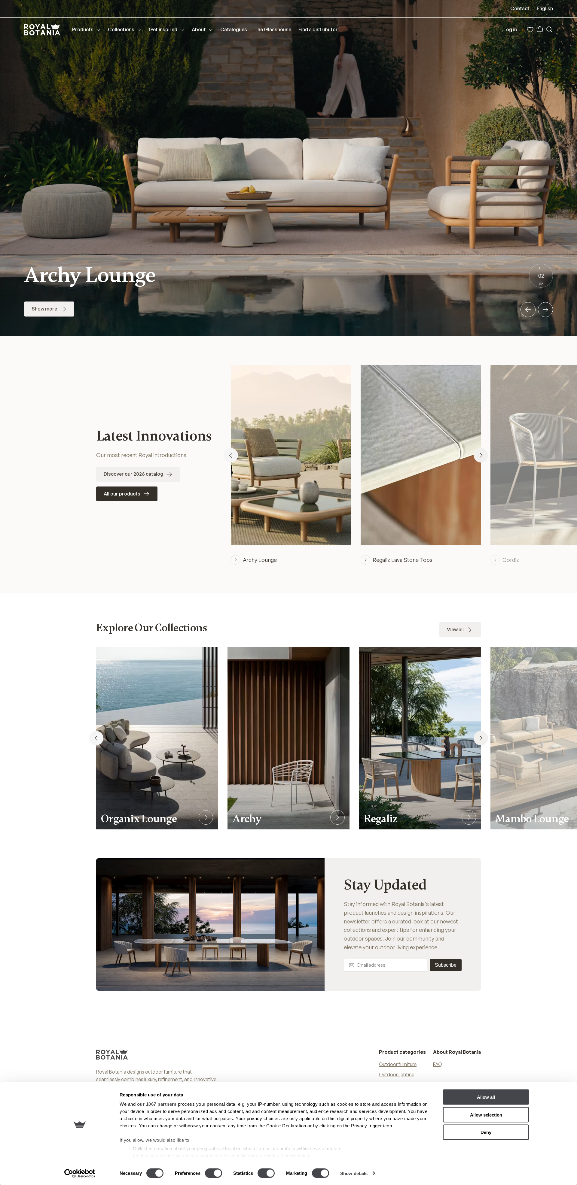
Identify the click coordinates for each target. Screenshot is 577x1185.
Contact (520, 8)
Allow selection (486, 1114)
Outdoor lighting (396, 1074)
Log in (510, 29)
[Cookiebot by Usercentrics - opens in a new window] (79, 1173)
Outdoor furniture (398, 1064)
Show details (354, 1173)
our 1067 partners (157, 1104)
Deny (486, 1132)
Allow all (486, 1097)
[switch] (213, 1173)
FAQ (437, 1064)
